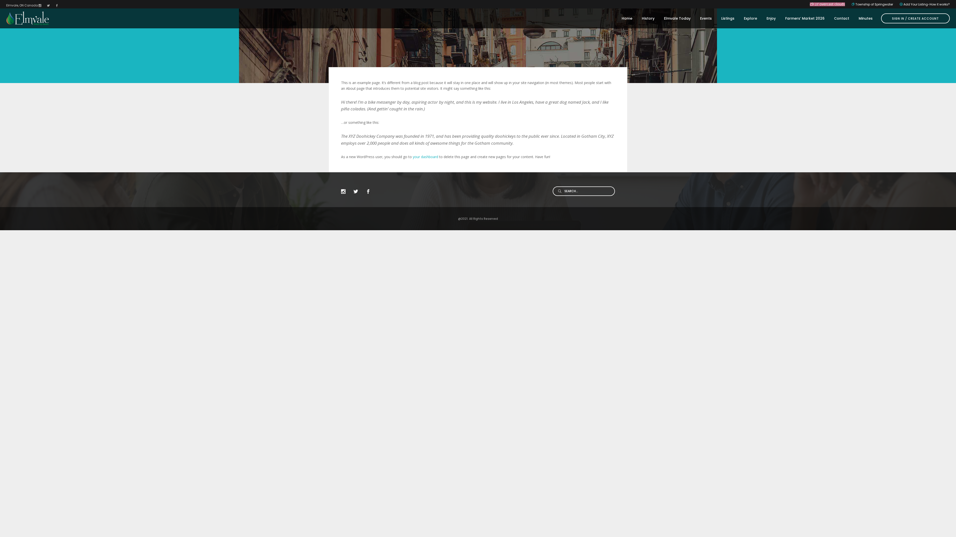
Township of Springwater (874, 4)
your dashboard (425, 156)
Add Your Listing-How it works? (926, 4)
